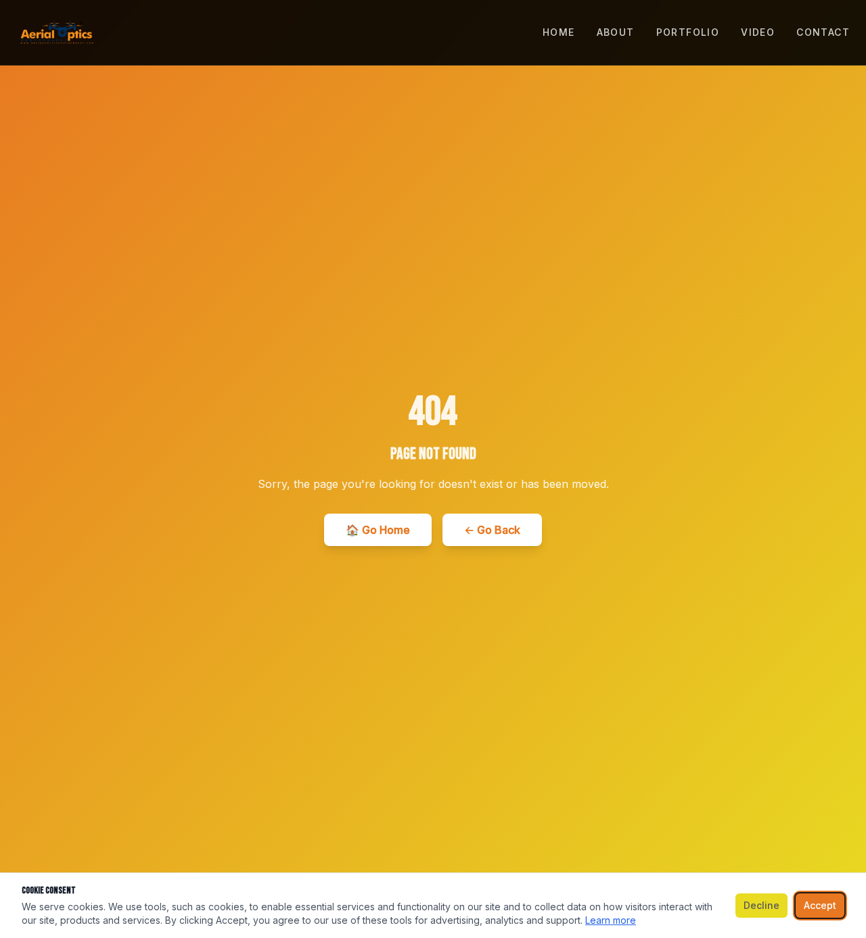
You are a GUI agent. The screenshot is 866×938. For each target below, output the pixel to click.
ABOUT (616, 32)
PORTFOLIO (688, 32)
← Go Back (492, 530)
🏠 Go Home (378, 530)
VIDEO (758, 32)
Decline (761, 905)
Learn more (610, 920)
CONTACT (823, 32)
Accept (820, 905)
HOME (559, 32)
